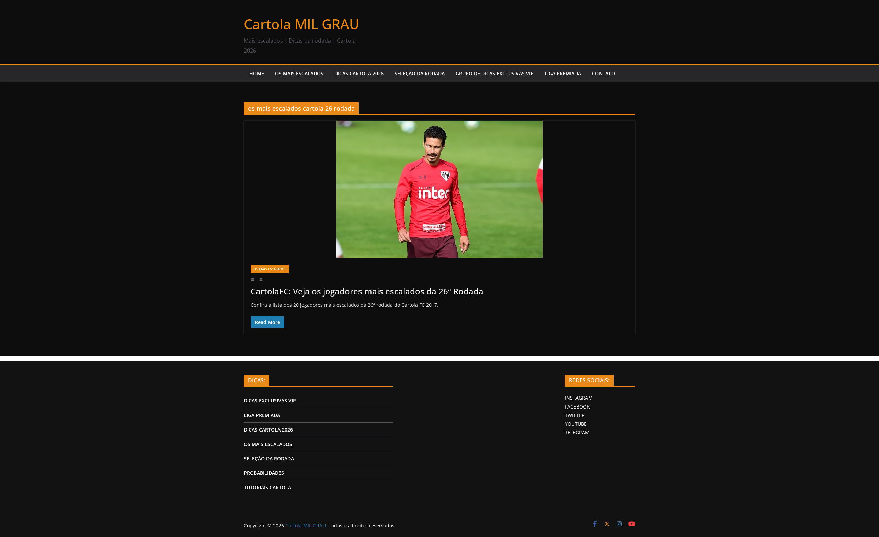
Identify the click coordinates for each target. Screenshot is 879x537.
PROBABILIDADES (264, 473)
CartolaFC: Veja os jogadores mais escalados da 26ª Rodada (367, 291)
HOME (256, 73)
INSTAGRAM (579, 397)
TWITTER (575, 415)
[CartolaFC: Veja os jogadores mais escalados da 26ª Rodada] (439, 189)
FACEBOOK (577, 406)
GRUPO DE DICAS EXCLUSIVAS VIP (495, 73)
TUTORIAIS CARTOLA (267, 487)
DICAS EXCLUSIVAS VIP (270, 400)
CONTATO (603, 73)
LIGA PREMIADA (563, 73)
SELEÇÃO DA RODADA (420, 73)
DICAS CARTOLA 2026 (359, 73)
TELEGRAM (577, 432)
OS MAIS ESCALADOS (299, 73)
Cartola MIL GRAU (301, 23)
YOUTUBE (576, 424)
